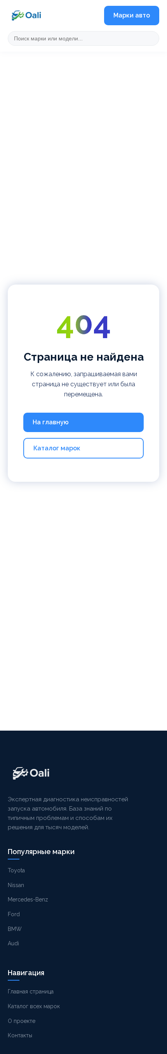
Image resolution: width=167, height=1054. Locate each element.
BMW (15, 929)
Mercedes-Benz (28, 899)
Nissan (16, 885)
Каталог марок (56, 448)
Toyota (16, 870)
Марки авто (131, 15)
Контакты (20, 1035)
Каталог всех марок (34, 1006)
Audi (13, 943)
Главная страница (31, 991)
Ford (14, 914)
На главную (51, 422)
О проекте (21, 1021)
